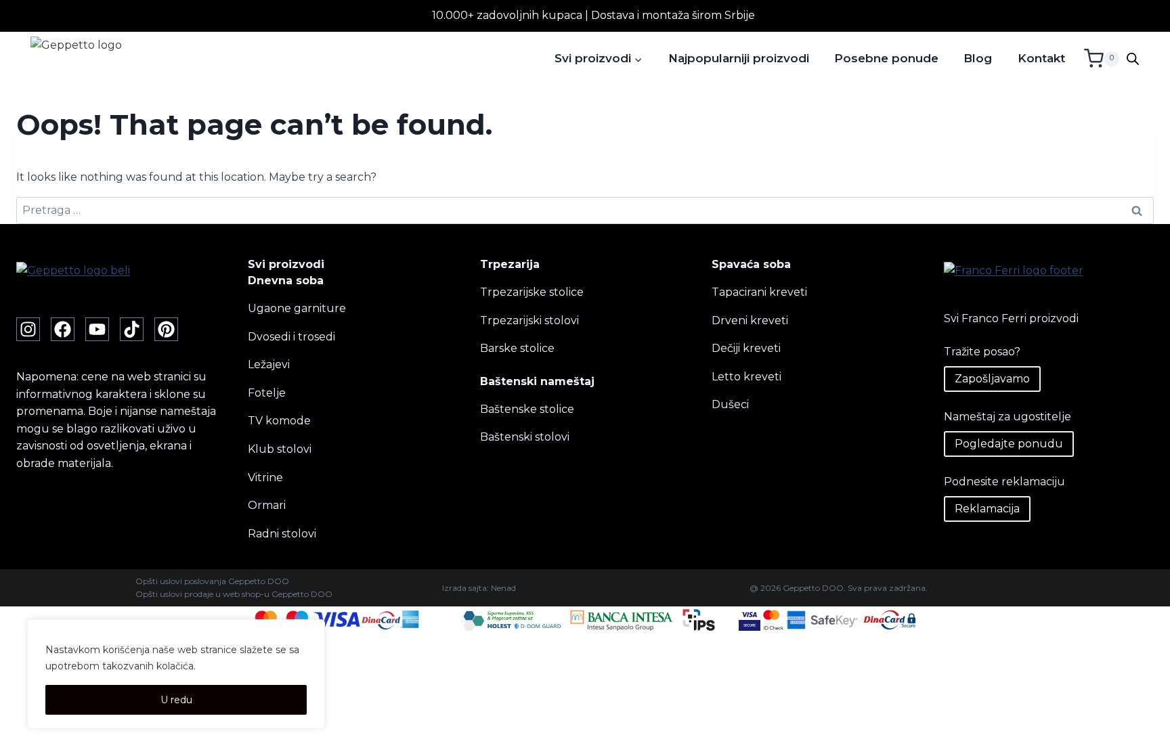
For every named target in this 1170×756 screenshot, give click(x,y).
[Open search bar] (1133, 59)
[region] (176, 674)
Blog (977, 58)
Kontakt (1041, 58)
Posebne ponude (886, 58)
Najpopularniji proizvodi (738, 58)
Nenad (503, 588)
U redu (176, 700)
